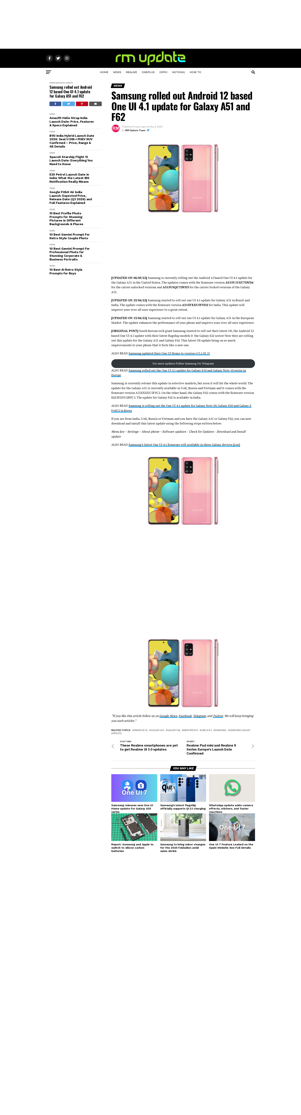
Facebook (185, 716)
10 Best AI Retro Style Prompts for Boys (65, 271)
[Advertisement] (150, 24)
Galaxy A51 (157, 730)
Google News (168, 716)
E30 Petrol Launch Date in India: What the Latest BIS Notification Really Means (69, 178)
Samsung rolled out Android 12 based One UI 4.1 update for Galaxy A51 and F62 (70, 91)
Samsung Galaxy (240, 730)
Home (104, 72)
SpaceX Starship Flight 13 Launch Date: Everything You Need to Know (70, 160)
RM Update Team (135, 130)
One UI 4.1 (206, 730)
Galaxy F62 (173, 730)
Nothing (178, 72)
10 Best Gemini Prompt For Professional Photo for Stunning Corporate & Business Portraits (69, 254)
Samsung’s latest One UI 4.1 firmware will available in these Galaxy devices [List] (184, 445)
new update (190, 730)
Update (69, 83)
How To (195, 72)
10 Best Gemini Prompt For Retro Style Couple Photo (69, 236)
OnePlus (148, 72)
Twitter (218, 716)
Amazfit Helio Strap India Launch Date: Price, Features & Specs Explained (71, 121)
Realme (131, 72)
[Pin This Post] (82, 104)
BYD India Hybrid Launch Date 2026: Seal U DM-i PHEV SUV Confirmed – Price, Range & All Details (71, 141)
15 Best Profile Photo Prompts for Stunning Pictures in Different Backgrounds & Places (66, 219)
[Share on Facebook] (55, 104)
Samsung (60, 83)
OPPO (163, 72)
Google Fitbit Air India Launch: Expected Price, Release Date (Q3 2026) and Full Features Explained (70, 197)
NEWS (117, 72)
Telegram (199, 716)
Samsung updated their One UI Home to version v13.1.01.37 (169, 353)
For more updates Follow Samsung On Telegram (183, 363)
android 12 (141, 730)
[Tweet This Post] (68, 104)
